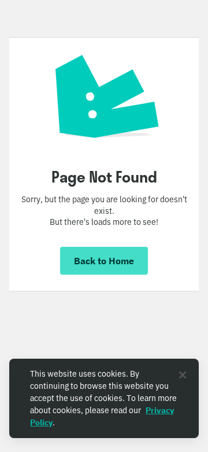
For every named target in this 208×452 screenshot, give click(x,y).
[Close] (183, 375)
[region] (104, 398)
